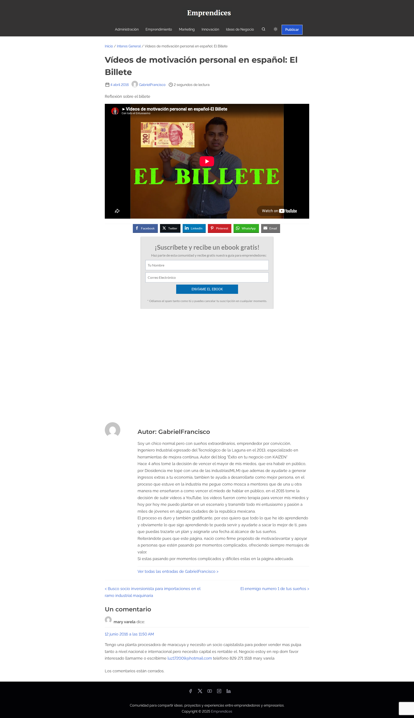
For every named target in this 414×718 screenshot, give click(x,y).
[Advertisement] (207, 364)
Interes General (129, 46)
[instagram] (219, 692)
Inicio (109, 46)
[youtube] (209, 692)
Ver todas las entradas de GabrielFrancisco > (178, 571)
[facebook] (190, 692)
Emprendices (221, 711)
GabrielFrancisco (152, 85)
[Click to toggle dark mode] (276, 29)
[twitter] (200, 692)
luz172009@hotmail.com (190, 658)
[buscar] (263, 30)
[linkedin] (228, 692)
